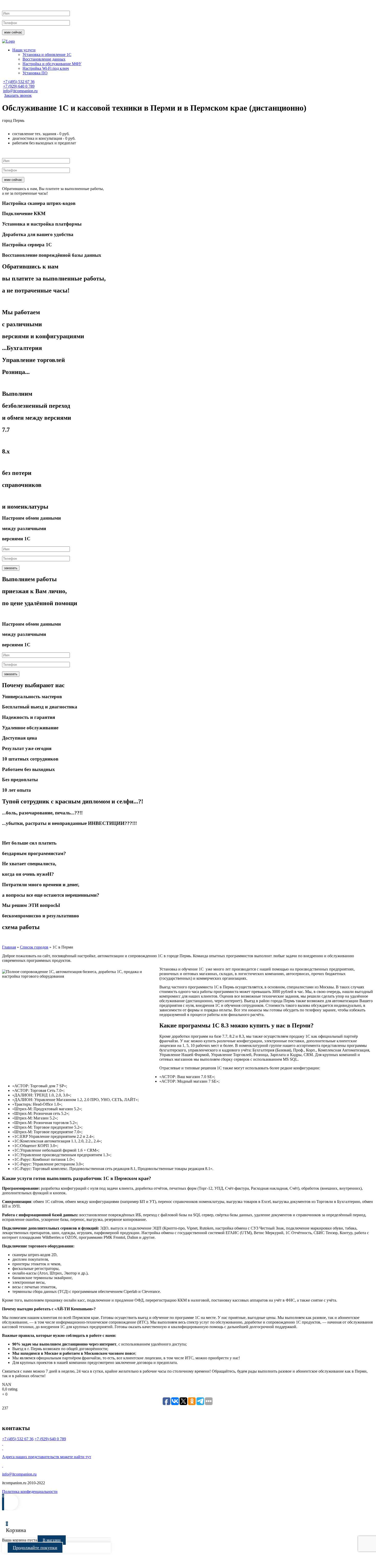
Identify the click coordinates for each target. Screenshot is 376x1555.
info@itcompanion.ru (20, 91)
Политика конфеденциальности (30, 1491)
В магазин (52, 1540)
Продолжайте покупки (35, 1547)
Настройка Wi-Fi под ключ (46, 68)
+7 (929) (19, 86)
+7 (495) (19, 81)
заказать (10, 568)
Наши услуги (24, 50)
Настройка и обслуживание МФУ (52, 64)
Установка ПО (35, 73)
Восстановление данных (44, 59)
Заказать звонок (18, 95)
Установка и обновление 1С (47, 54)
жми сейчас (13, 32)
